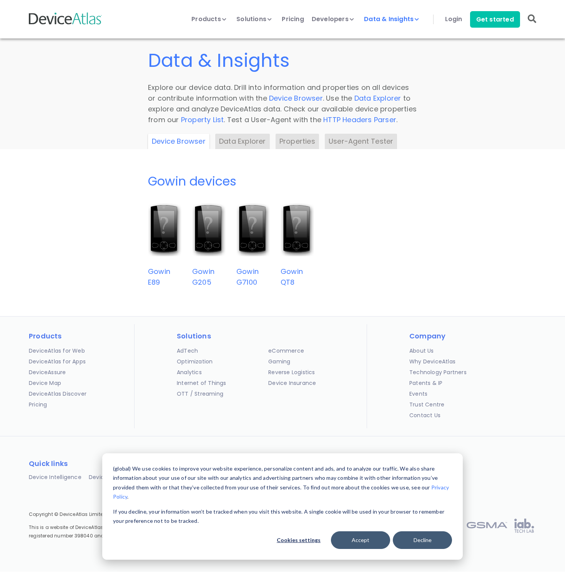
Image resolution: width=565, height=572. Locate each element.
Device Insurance (292, 383)
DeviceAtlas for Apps (57, 361)
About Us (421, 351)
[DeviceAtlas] (65, 23)
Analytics (189, 372)
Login (453, 19)
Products (207, 19)
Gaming (279, 361)
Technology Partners (438, 372)
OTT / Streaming (200, 394)
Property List (202, 119)
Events (418, 394)
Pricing (293, 19)
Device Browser (296, 98)
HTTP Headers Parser (359, 119)
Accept (360, 540)
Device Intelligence (55, 477)
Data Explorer (377, 98)
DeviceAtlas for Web (57, 351)
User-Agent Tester (361, 141)
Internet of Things (201, 383)
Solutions (252, 19)
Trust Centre (426, 404)
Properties (297, 141)
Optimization (195, 361)
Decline (423, 540)
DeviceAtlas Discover (57, 394)
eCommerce (286, 351)
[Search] (532, 24)
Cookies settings (299, 540)
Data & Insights (389, 19)
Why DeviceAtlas (432, 361)
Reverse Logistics (291, 372)
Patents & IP (425, 383)
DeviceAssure (47, 372)
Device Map (45, 383)
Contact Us (424, 415)
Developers (331, 19)
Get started (495, 19)
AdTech (187, 351)
